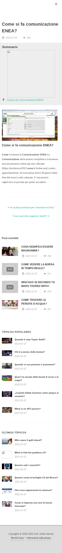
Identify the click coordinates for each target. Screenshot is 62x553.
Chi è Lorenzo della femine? (30, 352)
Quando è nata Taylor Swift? (30, 339)
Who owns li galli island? (28, 440)
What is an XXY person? (28, 408)
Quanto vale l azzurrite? (27, 465)
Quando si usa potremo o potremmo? (35, 364)
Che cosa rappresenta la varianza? (33, 490)
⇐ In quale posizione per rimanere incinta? (31, 207)
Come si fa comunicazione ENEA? (25, 100)
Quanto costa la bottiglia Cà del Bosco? (36, 477)
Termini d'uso (17, 538)
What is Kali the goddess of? (30, 452)
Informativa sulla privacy (39, 538)
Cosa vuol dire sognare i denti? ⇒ (31, 216)
